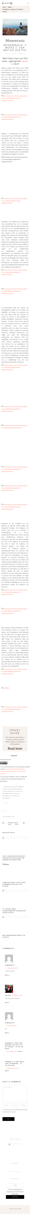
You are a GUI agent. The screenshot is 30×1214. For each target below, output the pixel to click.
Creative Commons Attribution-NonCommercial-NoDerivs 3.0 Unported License (12, 771)
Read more (15, 748)
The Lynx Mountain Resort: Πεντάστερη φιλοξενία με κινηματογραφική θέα (14, 858)
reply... (8, 975)
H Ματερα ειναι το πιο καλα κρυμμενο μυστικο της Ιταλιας (14, 884)
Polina (4, 810)
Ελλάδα (13, 53)
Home (4, 7)
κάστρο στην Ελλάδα (8, 789)
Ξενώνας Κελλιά (7, 791)
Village (9, 7)
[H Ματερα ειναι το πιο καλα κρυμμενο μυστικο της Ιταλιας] (15, 871)
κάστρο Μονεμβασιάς (17, 786)
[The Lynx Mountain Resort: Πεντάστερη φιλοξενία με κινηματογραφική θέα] (15, 845)
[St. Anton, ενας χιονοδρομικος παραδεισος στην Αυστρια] (15, 898)
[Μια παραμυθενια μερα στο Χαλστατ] (15, 924)
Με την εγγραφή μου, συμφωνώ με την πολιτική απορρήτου (15, 1191)
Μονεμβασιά (21, 53)
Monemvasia (15, 41)
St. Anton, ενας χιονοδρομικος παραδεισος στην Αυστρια (14, 910)
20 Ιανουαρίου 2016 (8, 816)
